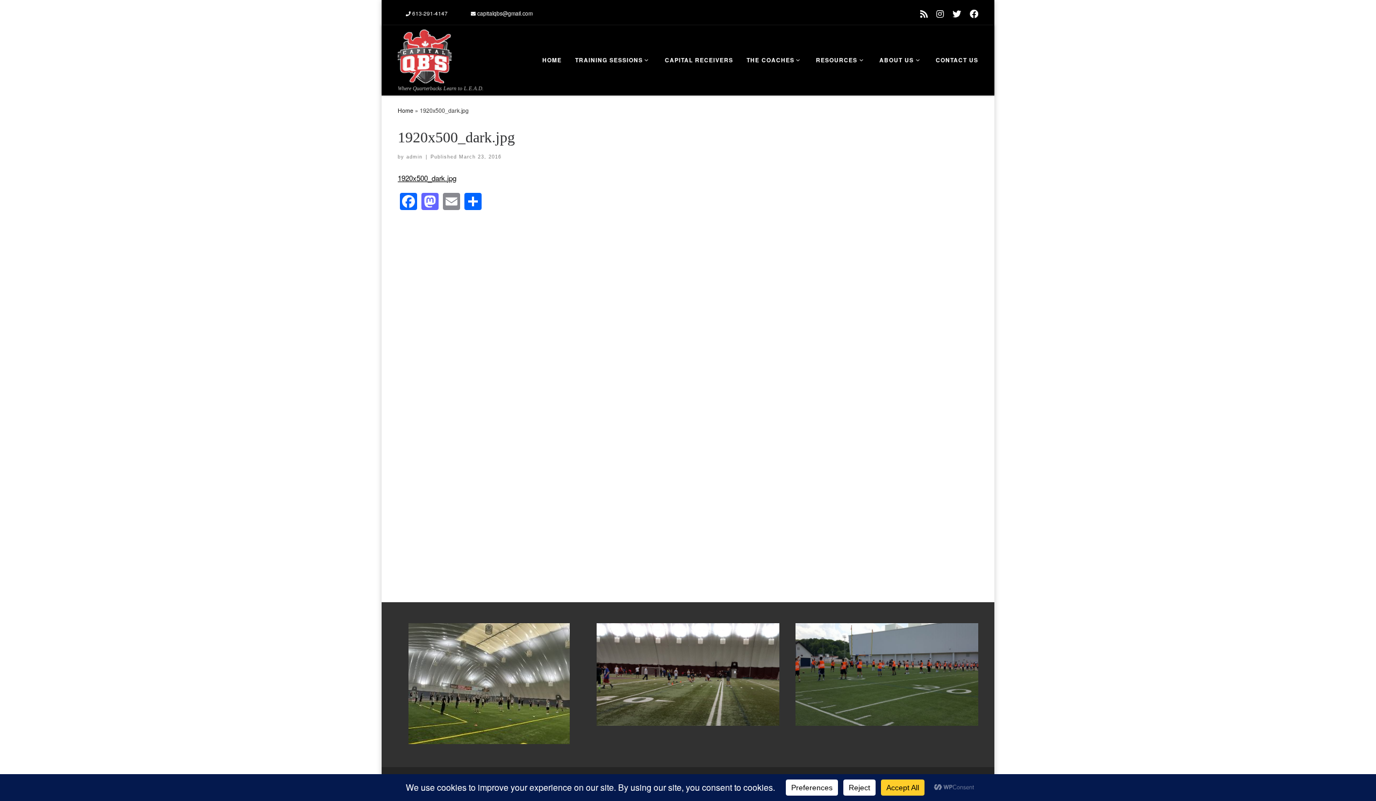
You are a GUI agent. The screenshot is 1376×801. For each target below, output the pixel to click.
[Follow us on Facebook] (974, 13)
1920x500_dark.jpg (427, 178)
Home (405, 110)
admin (414, 157)
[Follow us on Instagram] (940, 13)
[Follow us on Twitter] (956, 13)
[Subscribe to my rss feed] (924, 13)
